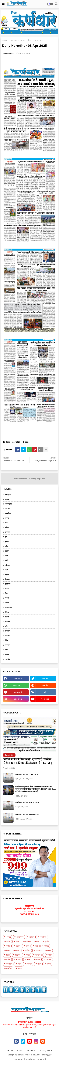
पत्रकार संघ (8, 607)
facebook (18, 678)
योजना (38, 959)
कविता (7, 527)
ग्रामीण (7, 551)
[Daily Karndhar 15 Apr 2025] (8, 805)
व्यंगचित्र (7, 645)
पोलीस (7, 617)
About (19, 1050)
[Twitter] (23, 449)
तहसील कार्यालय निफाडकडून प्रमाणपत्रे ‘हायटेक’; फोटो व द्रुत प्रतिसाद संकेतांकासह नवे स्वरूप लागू (27, 761)
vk (45, 692)
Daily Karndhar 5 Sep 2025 (26, 774)
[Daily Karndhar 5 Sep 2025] (8, 778)
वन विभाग (7, 635)
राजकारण (7, 631)
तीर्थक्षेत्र (7, 579)
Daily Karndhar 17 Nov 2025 (27, 814)
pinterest (18, 692)
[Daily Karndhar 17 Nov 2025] (8, 818)
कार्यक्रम (7, 532)
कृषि (6, 537)
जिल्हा (6, 570)
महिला (6, 626)
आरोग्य (7, 518)
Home (4, 40)
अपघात (7, 499)
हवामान (20, 968)
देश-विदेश (7, 584)
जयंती (6, 560)
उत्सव (6, 522)
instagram (17, 699)
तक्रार (7, 574)
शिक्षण (6, 649)
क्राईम (7, 541)
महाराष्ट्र (7, 621)
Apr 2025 (16, 442)
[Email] (40, 449)
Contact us (31, 1050)
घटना (6, 555)
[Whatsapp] (29, 449)
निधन (6, 593)
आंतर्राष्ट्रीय (8, 504)
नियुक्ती (7, 598)
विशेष (6, 640)
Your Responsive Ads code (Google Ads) (29, 478)
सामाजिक (7, 659)
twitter (45, 678)
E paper (12, 40)
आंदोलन (7, 508)
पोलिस (7, 612)
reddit (45, 685)
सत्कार (7, 654)
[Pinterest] (34, 449)
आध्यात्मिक (8, 513)
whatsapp (17, 685)
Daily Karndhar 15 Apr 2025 (27, 802)
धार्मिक (7, 588)
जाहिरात (7, 565)
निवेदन (7, 602)
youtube (45, 699)
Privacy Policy (46, 1050)
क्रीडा (7, 546)
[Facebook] (17, 449)
